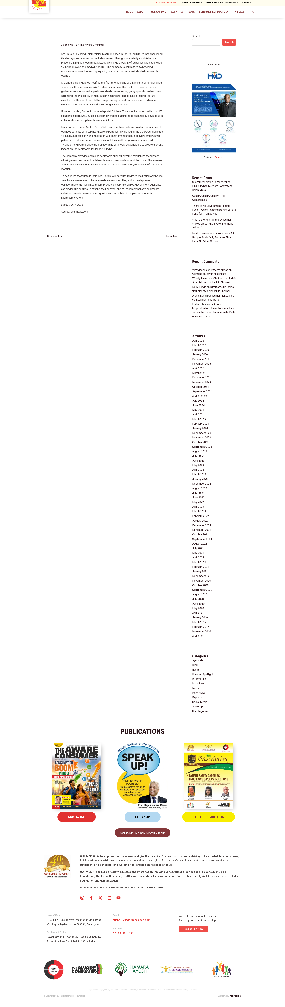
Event (195, 669)
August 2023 (199, 451)
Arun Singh (198, 295)
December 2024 (201, 377)
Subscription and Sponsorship (221, 2)
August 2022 (199, 488)
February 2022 (200, 516)
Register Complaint (166, 2)
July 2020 (198, 599)
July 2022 (198, 493)
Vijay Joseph (199, 269)
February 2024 (200, 423)
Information (199, 678)
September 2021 (202, 539)
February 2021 (200, 566)
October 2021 (200, 534)
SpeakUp (68, 44)
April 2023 (198, 469)
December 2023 (201, 433)
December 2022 (201, 483)
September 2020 (202, 589)
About (141, 11)
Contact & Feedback (191, 2)
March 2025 (199, 373)
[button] (141, 12)
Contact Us (220, 157)
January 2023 (200, 479)
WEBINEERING (235, 996)
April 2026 (198, 340)
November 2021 (201, 529)
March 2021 (199, 562)
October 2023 (200, 442)
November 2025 (201, 363)
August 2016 (199, 636)
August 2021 (199, 543)
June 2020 (198, 603)
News (191, 11)
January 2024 (200, 428)
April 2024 (198, 414)
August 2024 (199, 396)
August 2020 (199, 594)
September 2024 (202, 391)
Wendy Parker (200, 278)
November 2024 (201, 382)
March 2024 (199, 419)
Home (129, 11)
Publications (158, 11)
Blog (195, 665)
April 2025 (198, 368)
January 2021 (200, 571)
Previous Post (54, 236)
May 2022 (198, 502)
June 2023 (198, 460)
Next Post (174, 236)
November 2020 (201, 580)
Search (196, 36)
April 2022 (198, 506)
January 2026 (200, 354)
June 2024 (198, 405)
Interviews (198, 683)
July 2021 (198, 548)
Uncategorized (200, 711)
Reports (197, 697)
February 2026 (200, 349)
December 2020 (201, 576)
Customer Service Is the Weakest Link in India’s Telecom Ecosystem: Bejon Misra (212, 186)
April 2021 (198, 557)
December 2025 (201, 359)
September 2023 (202, 446)
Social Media (199, 702)
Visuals (239, 11)
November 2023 (201, 437)
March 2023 (199, 474)
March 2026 (199, 345)
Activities (177, 11)
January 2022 (200, 520)
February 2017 (200, 626)
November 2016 (201, 631)
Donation (247, 2)
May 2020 (198, 608)
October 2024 (200, 386)
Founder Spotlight (202, 674)
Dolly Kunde (199, 287)
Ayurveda (197, 660)
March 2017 (199, 622)
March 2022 (199, 511)
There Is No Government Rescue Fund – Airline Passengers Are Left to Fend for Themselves (214, 209)
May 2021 (198, 553)
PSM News (198, 692)
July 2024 (198, 400)
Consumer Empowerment (214, 11)
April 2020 (198, 613)
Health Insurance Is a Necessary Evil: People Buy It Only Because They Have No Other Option (213, 237)
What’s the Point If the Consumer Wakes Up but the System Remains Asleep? (212, 223)
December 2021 (201, 525)
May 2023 (198, 465)
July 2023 (198, 456)
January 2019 (200, 617)
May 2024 (198, 409)
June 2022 (198, 497)
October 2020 (200, 585)
